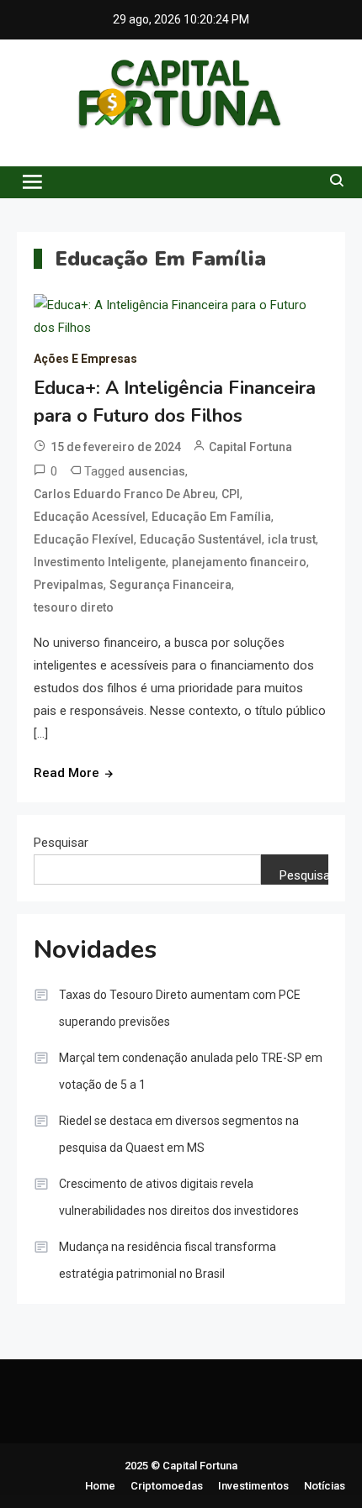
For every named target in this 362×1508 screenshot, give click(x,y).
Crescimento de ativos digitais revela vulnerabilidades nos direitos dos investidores (179, 1197)
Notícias (324, 1485)
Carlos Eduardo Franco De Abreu (125, 494)
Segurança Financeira (170, 584)
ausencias (156, 471)
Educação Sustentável (201, 539)
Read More (66, 772)
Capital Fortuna (250, 447)
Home (100, 1485)
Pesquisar (61, 842)
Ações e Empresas (85, 358)
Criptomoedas (166, 1485)
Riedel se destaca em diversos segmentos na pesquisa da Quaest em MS (179, 1134)
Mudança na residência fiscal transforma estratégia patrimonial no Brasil (167, 1260)
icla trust (292, 539)
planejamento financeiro (239, 562)
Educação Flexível (84, 539)
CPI (230, 494)
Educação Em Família (211, 516)
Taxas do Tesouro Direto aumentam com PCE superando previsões (180, 1008)
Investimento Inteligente (100, 562)
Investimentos (253, 1485)
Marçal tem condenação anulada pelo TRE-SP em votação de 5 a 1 (190, 1071)
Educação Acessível (90, 516)
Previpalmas (69, 584)
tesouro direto (74, 607)
